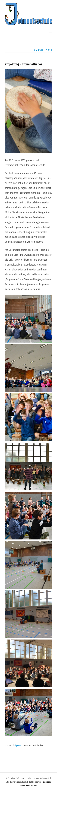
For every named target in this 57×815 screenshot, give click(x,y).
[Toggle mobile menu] (50, 32)
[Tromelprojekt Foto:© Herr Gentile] (28, 368)
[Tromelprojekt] (28, 466)
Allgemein (18, 745)
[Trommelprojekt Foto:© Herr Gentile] (28, 319)
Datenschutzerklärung (28, 786)
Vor (48, 49)
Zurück (39, 49)
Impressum (47, 782)
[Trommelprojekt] (28, 565)
